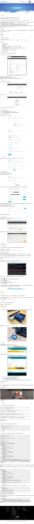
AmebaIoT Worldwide (25, 510)
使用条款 (24, 518)
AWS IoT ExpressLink (14, 511)
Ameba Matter (13, 514)
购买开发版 (13, 508)
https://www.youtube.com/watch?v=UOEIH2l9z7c (13, 18)
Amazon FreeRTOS (14, 512)
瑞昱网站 (24, 508)
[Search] (30, 1)
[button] (8, 1)
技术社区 (18, 508)
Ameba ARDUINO (14, 510)
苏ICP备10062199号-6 (17, 519)
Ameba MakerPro (25, 509)
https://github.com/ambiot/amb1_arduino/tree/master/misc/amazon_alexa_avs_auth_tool (10, 250)
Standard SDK (13, 509)
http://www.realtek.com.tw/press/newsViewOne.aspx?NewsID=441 (8, 299)
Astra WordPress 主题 (24, 521)
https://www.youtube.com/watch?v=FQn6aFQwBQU (23, 20)
